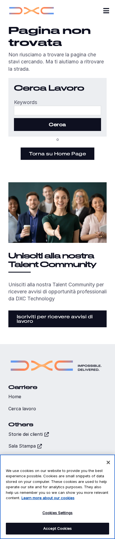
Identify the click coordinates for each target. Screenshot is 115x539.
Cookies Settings (57, 512)
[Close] (108, 462)
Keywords (25, 102)
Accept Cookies (57, 528)
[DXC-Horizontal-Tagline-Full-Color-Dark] (56, 358)
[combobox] (57, 110)
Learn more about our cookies (48, 498)
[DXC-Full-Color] (32, 6)
